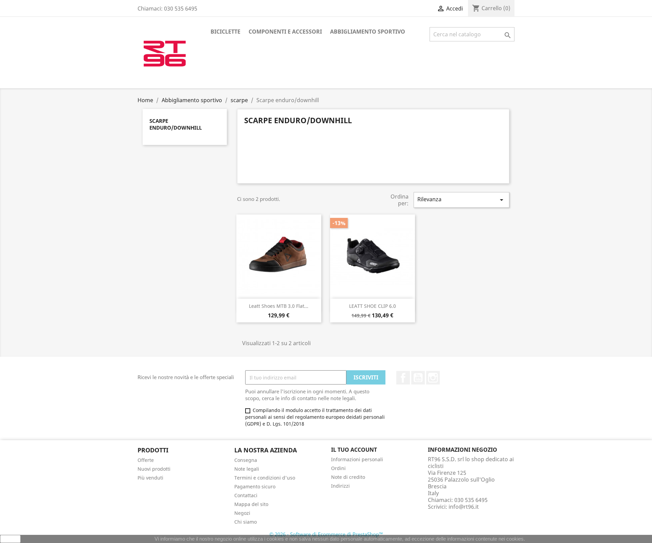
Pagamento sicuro (254, 486)
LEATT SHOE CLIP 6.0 (372, 306)
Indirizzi (340, 486)
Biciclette (225, 31)
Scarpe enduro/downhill (175, 124)
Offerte (146, 460)
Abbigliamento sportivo (367, 31)
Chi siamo (245, 522)
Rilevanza (461, 199)
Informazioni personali (357, 459)
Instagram (433, 378)
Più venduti (150, 477)
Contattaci (245, 495)
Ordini (338, 468)
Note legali (246, 469)
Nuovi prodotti (154, 469)
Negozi (242, 513)
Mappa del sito (251, 504)
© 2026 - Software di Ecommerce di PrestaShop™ (326, 534)
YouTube (418, 378)
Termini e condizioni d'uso (264, 477)
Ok (10, 539)
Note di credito (348, 477)
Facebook (403, 378)
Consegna (245, 460)
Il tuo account (354, 449)
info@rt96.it (464, 506)
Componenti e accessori (285, 31)
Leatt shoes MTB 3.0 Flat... (278, 306)
